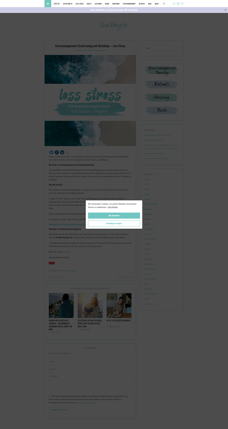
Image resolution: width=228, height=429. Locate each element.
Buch (150, 3)
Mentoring (115, 3)
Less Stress (80, 3)
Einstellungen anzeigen (114, 223)
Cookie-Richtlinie (113, 207)
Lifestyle (57, 3)
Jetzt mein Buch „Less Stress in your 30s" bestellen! (114, 9)
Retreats (142, 3)
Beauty (89, 3)
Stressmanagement (129, 3)
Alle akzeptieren (114, 215)
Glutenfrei (98, 3)
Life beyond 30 (67, 3)
